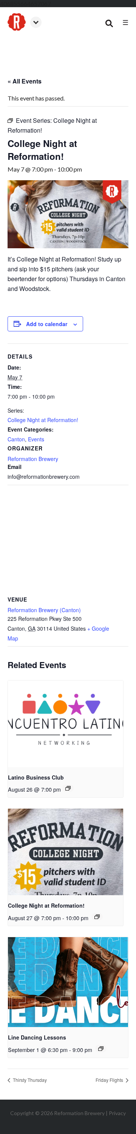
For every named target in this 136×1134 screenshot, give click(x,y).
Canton (16, 439)
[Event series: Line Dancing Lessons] (101, 1048)
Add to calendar (46, 324)
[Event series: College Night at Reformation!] (97, 916)
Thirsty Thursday (29, 1080)
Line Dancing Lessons (37, 1037)
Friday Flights (110, 1080)
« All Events (25, 81)
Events (36, 439)
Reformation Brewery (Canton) (44, 610)
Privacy (117, 1113)
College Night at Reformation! (43, 420)
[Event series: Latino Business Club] (68, 788)
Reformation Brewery (33, 459)
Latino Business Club (36, 777)
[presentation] (65, 724)
